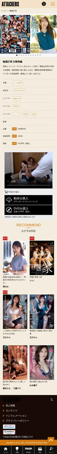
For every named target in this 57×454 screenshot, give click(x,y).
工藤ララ (17, 388)
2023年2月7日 (19, 91)
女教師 (25, 114)
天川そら (7, 337)
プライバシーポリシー (17, 420)
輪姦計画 (16, 99)
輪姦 (34, 114)
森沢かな (7, 388)
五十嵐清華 (17, 83)
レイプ (16, 114)
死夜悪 (16, 106)
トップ (3, 11)
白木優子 (33, 385)
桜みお (6, 286)
